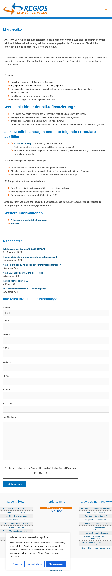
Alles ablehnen (35, 564)
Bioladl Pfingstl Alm (16, 527)
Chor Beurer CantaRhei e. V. (95, 516)
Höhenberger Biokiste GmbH (16, 523)
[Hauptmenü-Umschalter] (106, 9)
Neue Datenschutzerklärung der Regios (23, 273)
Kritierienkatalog (22, 143)
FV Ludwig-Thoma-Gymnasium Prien (95, 508)
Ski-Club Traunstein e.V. (95, 512)
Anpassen (17, 564)
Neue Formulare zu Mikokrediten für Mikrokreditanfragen (32, 265)
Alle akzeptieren (56, 564)
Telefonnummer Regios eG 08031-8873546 (24, 249)
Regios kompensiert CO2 (15, 281)
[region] (38, 551)
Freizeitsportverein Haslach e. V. (95, 533)
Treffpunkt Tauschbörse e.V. (96, 520)
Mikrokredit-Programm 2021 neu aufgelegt (24, 289)
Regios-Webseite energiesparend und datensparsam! (30, 257)
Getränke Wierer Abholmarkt (16, 520)
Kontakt (15, 223)
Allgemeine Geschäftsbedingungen (29, 220)
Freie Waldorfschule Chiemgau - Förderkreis (96, 538)
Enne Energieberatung (16, 512)
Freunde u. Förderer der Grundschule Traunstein (96, 528)
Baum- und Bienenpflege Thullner (16, 508)
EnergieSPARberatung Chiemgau (16, 531)
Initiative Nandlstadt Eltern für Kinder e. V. (95, 543)
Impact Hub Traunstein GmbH (16, 516)
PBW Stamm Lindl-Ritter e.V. (96, 523)
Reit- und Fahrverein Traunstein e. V (95, 548)
